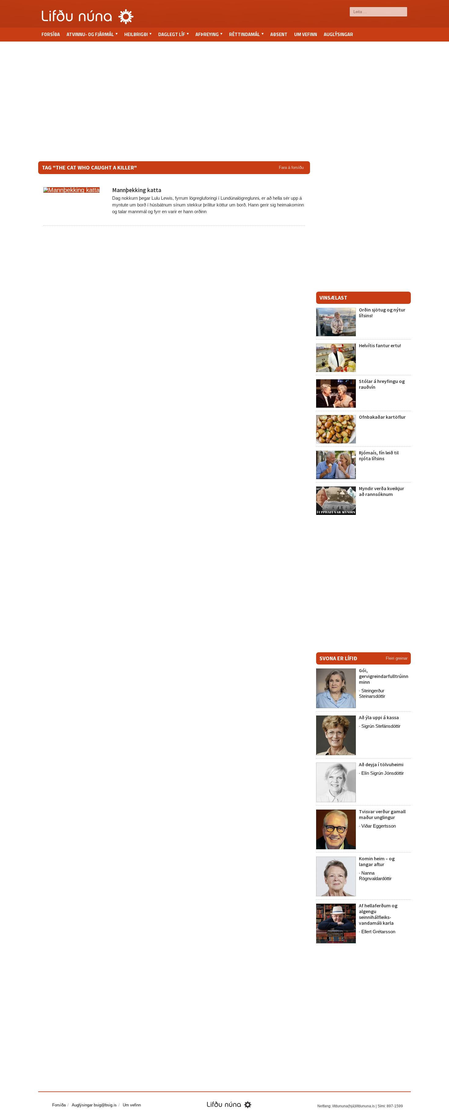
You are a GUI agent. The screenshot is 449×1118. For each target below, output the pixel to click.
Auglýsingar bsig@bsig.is (94, 1105)
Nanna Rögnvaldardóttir (375, 875)
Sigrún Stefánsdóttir (380, 726)
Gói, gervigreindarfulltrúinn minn (383, 676)
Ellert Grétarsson (378, 931)
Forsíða (51, 34)
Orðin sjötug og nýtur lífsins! (382, 313)
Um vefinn (305, 34)
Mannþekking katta (136, 190)
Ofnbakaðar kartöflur (382, 417)
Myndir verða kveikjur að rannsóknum (381, 491)
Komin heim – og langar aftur (377, 861)
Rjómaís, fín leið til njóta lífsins (379, 455)
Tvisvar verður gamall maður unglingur (382, 814)
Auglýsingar (338, 34)
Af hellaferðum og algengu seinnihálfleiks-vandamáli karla (378, 914)
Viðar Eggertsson (378, 825)
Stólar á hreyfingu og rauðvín (382, 384)
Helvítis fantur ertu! (380, 345)
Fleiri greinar (396, 658)
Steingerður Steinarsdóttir (372, 693)
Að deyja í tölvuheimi (381, 764)
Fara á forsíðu (291, 167)
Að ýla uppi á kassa (379, 717)
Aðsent (278, 34)
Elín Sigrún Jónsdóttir (382, 773)
